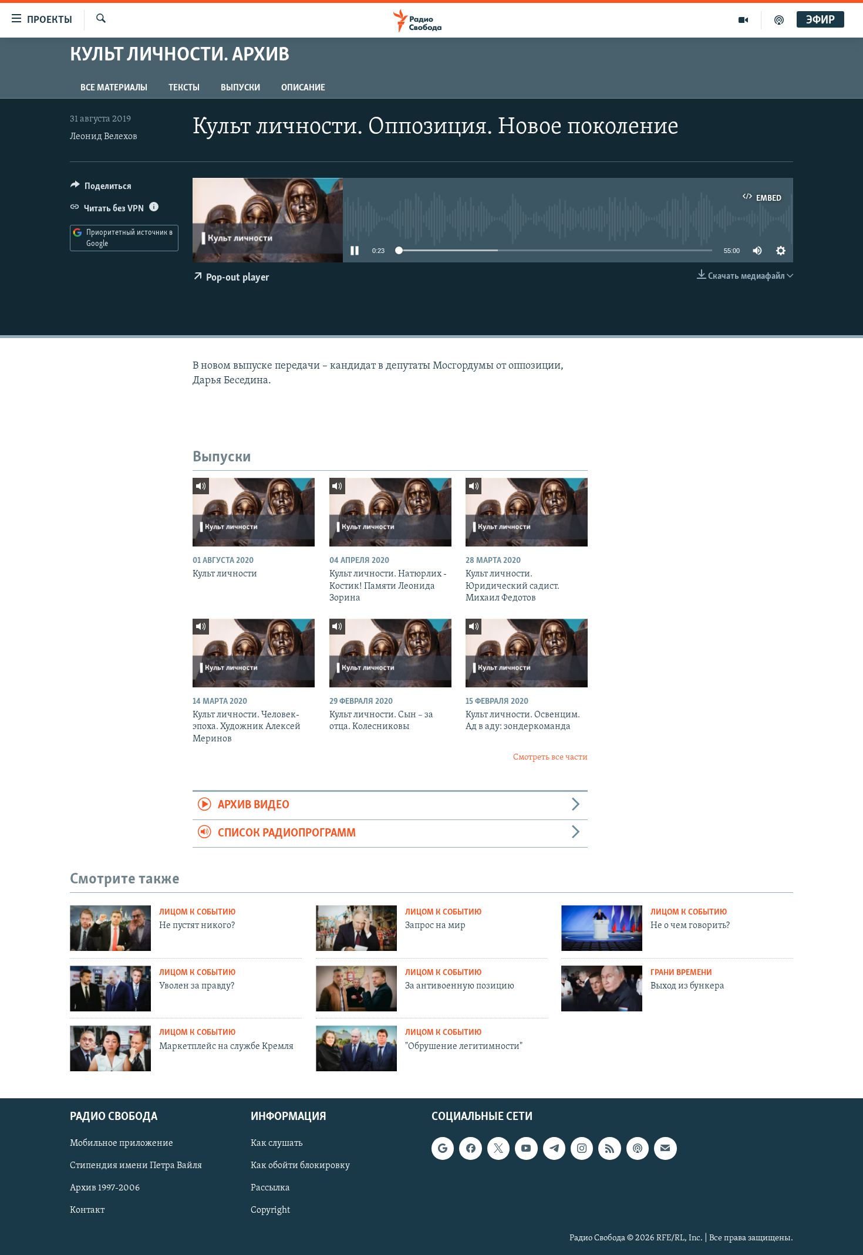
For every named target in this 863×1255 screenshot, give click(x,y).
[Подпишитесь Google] (443, 1148)
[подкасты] (779, 20)
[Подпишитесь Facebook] (470, 1148)
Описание (303, 88)
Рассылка (270, 1188)
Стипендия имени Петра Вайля (136, 1166)
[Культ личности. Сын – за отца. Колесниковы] (390, 653)
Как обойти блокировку (300, 1166)
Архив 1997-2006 (105, 1188)
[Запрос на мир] (356, 928)
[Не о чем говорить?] (601, 928)
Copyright (270, 1211)
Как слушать (276, 1143)
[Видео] (743, 20)
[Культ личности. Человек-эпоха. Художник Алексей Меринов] (254, 653)
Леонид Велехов (103, 136)
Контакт (87, 1211)
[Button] (101, 189)
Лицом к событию (197, 912)
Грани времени (681, 973)
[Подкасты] (637, 1148)
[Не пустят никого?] (110, 928)
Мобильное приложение (121, 1143)
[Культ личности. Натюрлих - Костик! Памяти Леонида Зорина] (390, 512)
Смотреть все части (550, 757)
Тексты (184, 88)
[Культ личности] (254, 512)
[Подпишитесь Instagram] (582, 1148)
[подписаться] (665, 1148)
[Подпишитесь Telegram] (554, 1148)
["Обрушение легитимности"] (356, 1048)
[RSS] (609, 1148)
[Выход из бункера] (601, 988)
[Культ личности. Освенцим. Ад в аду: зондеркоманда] (527, 653)
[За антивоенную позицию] (356, 988)
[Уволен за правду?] (110, 988)
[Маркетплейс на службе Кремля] (110, 1048)
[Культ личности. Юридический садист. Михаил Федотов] (527, 512)
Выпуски (240, 88)
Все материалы (113, 88)
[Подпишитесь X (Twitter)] (498, 1148)
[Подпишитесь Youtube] (526, 1148)
